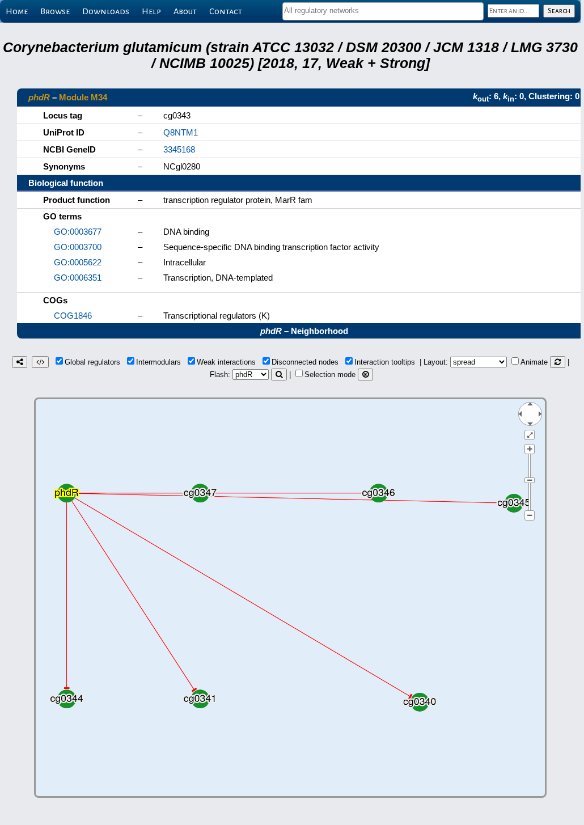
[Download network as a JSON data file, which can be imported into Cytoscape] (40, 362)
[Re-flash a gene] (279, 374)
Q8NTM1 (180, 132)
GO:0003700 (77, 247)
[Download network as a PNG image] (19, 362)
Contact (225, 11)
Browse (55, 11)
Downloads (105, 11)
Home (17, 11)
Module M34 (83, 97)
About (185, 11)
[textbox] (383, 10)
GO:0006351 (77, 277)
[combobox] (383, 11)
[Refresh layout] (557, 362)
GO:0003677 (77, 231)
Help (151, 11)
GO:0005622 (77, 262)
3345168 (179, 149)
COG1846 (73, 315)
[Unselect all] (365, 374)
